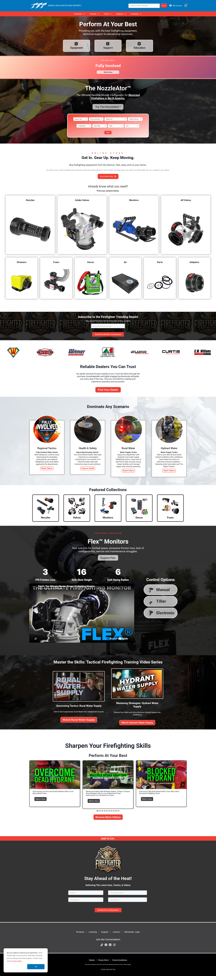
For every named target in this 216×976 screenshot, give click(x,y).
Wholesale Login (132, 932)
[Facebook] (106, 944)
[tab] (97, 810)
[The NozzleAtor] (108, 138)
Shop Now (30, 229)
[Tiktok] (101, 944)
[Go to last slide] (33, 785)
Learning (93, 932)
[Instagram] (114, 944)
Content (93, 14)
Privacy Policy (17, 961)
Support (119, 14)
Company (135, 14)
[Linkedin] (110, 944)
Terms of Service (124, 964)
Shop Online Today (106, 176)
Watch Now (41, 798)
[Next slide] (183, 785)
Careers (116, 932)
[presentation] (55, 775)
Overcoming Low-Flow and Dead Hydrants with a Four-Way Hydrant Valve (53, 792)
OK (36, 967)
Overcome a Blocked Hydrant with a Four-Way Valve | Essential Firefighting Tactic (159, 792)
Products (78, 14)
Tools (106, 14)
